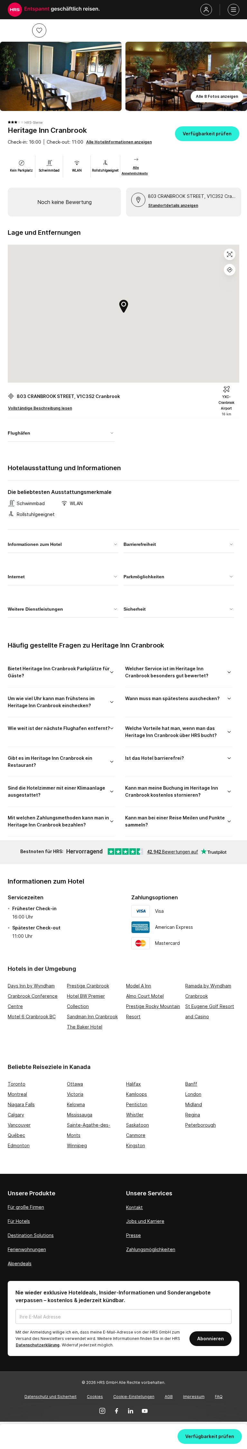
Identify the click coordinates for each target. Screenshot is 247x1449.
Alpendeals (20, 1263)
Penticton (136, 1104)
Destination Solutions (31, 1235)
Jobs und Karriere (145, 1221)
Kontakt (134, 1207)
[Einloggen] (206, 9)
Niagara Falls (21, 1104)
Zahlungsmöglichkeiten (150, 1249)
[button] (39, 30)
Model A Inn (138, 985)
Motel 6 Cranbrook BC (32, 1016)
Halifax (133, 1084)
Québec (16, 1135)
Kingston (135, 1145)
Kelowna (76, 1104)
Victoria (75, 1094)
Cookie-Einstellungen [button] (133, 1396)
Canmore (135, 1135)
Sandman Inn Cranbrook (92, 1016)
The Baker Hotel (84, 1027)
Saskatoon (137, 1125)
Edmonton (19, 1145)
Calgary (16, 1114)
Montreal (17, 1094)
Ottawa (75, 1084)
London (193, 1094)
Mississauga (79, 1114)
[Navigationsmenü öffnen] (233, 9)
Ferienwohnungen (27, 1249)
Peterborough (200, 1125)
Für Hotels (19, 1221)
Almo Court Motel (145, 996)
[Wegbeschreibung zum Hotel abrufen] (229, 269)
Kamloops (136, 1094)
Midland (193, 1104)
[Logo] (15, 10)
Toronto (16, 1084)
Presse (133, 1235)
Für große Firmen (26, 1207)
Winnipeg (77, 1145)
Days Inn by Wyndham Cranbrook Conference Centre (33, 996)
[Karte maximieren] (229, 254)
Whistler (134, 1114)
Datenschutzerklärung (37, 1345)
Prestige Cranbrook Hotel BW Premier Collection (88, 996)
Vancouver (19, 1125)
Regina (192, 1114)
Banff (191, 1084)
